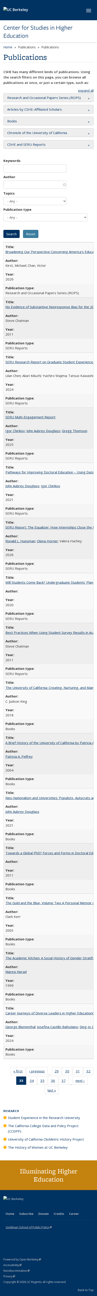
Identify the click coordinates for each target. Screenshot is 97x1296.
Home (7, 47)
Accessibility (12, 1265)
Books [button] (12, 121)
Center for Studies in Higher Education (38, 32)
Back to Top (86, 1290)
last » (53, 1091)
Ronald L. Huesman (20, 541)
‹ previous (38, 1072)
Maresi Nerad (16, 971)
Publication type (17, 209)
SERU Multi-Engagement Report (30, 417)
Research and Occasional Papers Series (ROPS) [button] (44, 97)
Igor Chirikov (15, 430)
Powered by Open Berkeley (22, 1259)
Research (11, 1111)
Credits (59, 1214)
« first (19, 1072)
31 (79, 1072)
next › (82, 1081)
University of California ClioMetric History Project (46, 1139)
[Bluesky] (42, 1206)
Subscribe (26, 1214)
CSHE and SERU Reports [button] (26, 144)
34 (33, 1081)
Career (74, 1214)
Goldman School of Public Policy (29, 1227)
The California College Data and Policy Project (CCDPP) (43, 1128)
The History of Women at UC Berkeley (38, 1147)
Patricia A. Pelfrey (19, 756)
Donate (43, 1214)
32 (89, 1072)
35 (43, 1081)
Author (9, 177)
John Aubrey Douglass (43, 430)
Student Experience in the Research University (44, 1117)
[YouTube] (25, 1206)
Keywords (12, 160)
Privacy (9, 1276)
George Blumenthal (20, 1027)
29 (58, 1072)
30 (68, 1072)
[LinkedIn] (16, 1206)
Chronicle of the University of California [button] (37, 132)
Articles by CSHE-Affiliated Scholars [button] (34, 109)
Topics (9, 193)
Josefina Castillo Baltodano (57, 1027)
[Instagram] (34, 1206)
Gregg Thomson (74, 430)
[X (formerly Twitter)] (7, 1206)
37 (65, 1081)
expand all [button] (86, 90)
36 (54, 1081)
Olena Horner (47, 541)
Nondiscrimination (16, 1271)
